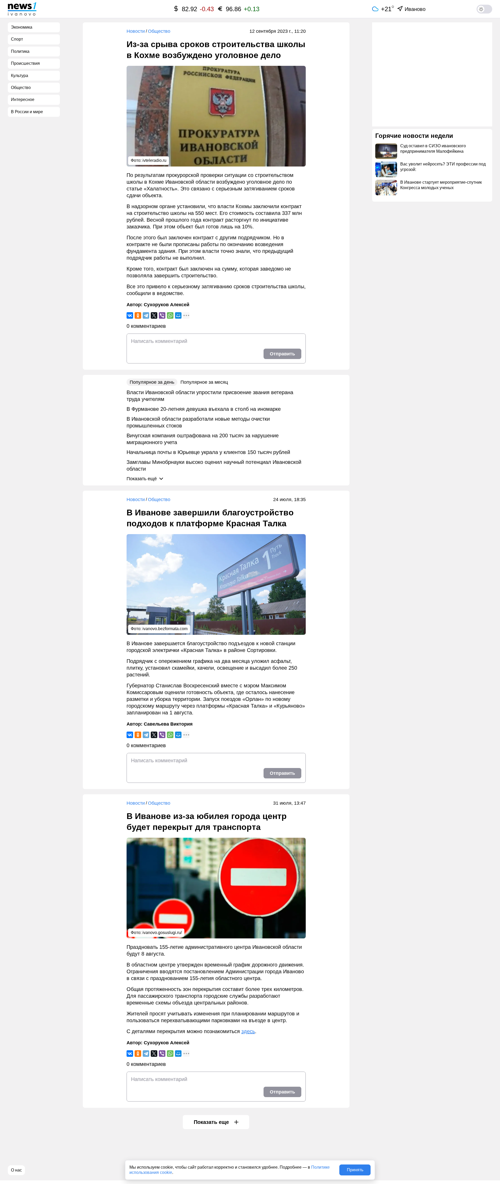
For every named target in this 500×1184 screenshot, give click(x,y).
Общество (159, 31)
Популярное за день (152, 382)
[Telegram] (146, 315)
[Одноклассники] (138, 315)
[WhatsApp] (170, 315)
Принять (355, 1170)
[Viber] (162, 315)
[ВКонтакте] (130, 315)
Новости (136, 31)
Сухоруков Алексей (166, 304)
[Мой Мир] (178, 315)
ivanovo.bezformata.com (165, 628)
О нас (16, 1170)
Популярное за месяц (204, 382)
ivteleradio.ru (154, 160)
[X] (154, 315)
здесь (248, 1031)
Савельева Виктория (168, 724)
